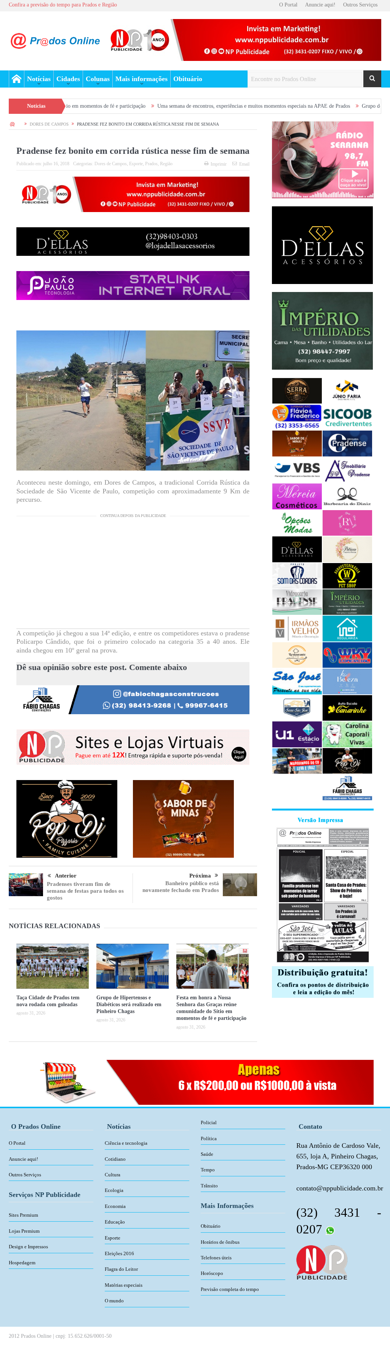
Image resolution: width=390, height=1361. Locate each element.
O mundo (114, 1301)
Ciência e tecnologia (126, 1143)
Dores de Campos (110, 163)
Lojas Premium (24, 1231)
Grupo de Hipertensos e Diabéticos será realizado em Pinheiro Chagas (128, 1004)
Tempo (208, 1170)
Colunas (98, 79)
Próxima (200, 876)
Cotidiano (115, 1159)
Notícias (39, 79)
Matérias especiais (123, 1285)
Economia (115, 1206)
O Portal (288, 5)
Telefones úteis (216, 1257)
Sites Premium (23, 1215)
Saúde (207, 1154)
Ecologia (114, 1190)
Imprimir (219, 164)
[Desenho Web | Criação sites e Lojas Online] (321, 1261)
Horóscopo (212, 1273)
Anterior (66, 876)
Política (209, 1138)
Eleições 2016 (119, 1253)
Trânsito (209, 1186)
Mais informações (141, 79)
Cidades (68, 79)
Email (244, 164)
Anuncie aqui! (320, 5)
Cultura (112, 1175)
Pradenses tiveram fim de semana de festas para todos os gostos (85, 891)
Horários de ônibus (220, 1242)
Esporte (136, 163)
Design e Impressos (28, 1246)
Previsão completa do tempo (230, 1289)
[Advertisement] (132, 575)
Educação (115, 1222)
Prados (151, 163)
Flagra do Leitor (121, 1269)
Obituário (187, 79)
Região (166, 163)
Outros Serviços (360, 5)
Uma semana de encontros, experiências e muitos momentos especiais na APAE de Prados (198, 106)
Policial (209, 1122)
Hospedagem (22, 1262)
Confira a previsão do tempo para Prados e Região (63, 5)
